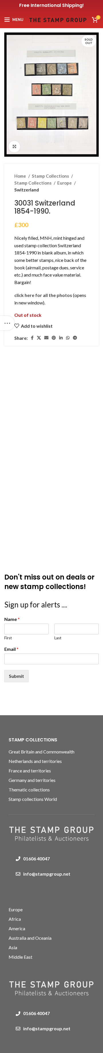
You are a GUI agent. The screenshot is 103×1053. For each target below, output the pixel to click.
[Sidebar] (7, 323)
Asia (13, 947)
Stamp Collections (51, 176)
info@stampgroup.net (46, 873)
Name (12, 619)
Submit (16, 676)
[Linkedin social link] (61, 338)
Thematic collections (29, 789)
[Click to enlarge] (14, 146)
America (17, 928)
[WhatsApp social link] (67, 338)
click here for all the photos (43, 295)
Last (57, 638)
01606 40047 (36, 858)
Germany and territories (32, 780)
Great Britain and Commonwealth (41, 751)
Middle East (20, 957)
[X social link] (39, 338)
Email (11, 649)
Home (20, 176)
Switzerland (26, 189)
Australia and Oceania (30, 938)
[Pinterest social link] (54, 338)
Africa (15, 919)
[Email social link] (46, 338)
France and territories (30, 770)
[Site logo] (57, 19)
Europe (65, 182)
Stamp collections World (33, 799)
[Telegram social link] (75, 338)
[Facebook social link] (32, 338)
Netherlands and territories (35, 761)
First (8, 638)
